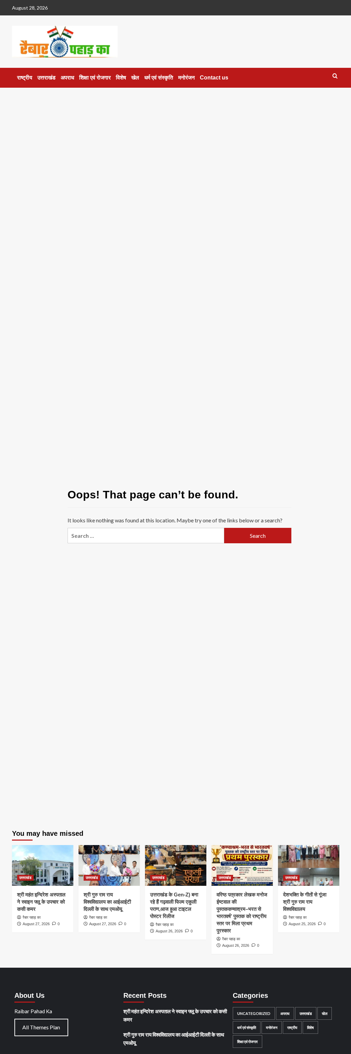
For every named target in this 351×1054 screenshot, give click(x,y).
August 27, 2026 (36, 924)
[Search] (335, 76)
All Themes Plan (41, 1027)
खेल (135, 77)
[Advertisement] (175, 139)
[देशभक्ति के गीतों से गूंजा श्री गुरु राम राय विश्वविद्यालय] (308, 865)
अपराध (67, 77)
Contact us (214, 77)
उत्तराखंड (46, 77)
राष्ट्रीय (24, 77)
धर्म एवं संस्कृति (158, 77)
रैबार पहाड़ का (31, 917)
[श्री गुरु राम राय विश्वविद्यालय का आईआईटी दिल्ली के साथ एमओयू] (109, 865)
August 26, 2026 (169, 931)
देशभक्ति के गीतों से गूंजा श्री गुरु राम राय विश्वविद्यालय (304, 902)
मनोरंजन (186, 77)
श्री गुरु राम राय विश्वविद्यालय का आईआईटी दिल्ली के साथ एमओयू (107, 902)
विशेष (121, 77)
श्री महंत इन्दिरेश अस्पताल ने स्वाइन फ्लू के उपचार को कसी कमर (41, 902)
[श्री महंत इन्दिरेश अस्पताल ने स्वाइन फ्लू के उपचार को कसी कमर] (42, 865)
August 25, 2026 (302, 924)
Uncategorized (253, 1013)
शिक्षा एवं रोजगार (95, 77)
